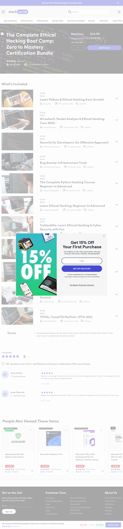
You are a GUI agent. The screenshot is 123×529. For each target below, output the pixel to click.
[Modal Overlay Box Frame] (61, 264)
